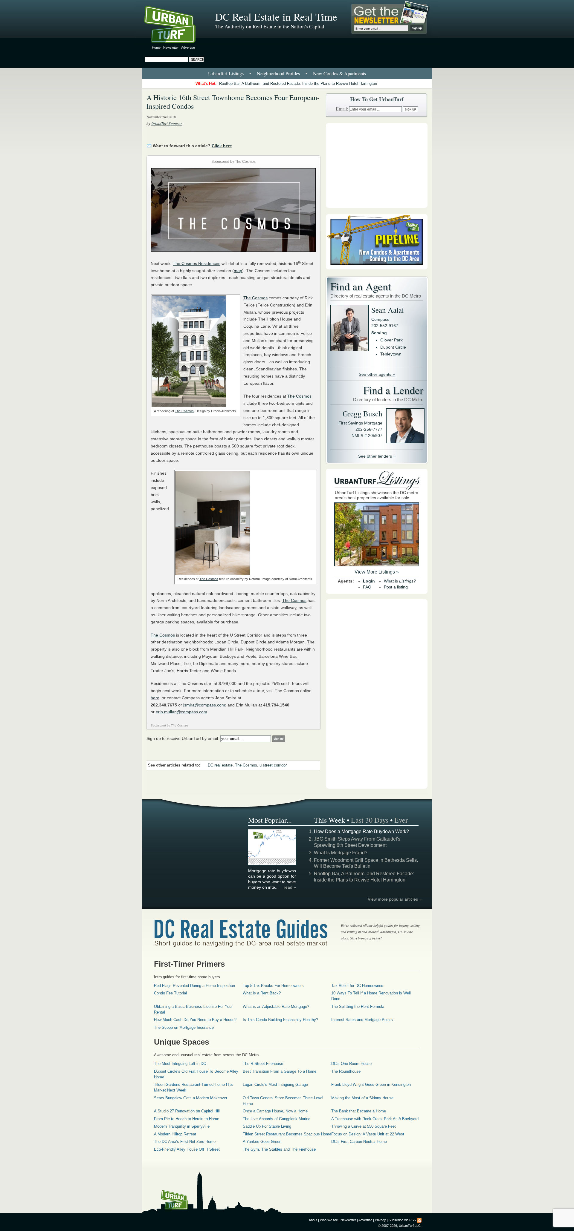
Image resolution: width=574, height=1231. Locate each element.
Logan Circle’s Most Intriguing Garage (275, 1084)
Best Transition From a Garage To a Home (279, 1071)
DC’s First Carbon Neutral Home (359, 1141)
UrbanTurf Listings (226, 73)
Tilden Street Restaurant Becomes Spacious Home (287, 1134)
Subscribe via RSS (402, 1220)
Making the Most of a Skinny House (362, 1098)
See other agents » (377, 374)
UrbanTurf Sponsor (166, 123)
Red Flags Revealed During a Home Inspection (194, 985)
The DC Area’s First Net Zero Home (185, 1141)
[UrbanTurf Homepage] (175, 25)
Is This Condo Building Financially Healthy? (280, 1019)
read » (290, 887)
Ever (401, 820)
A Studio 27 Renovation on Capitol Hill (187, 1111)
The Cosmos (184, 411)
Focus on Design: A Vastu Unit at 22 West (367, 1134)
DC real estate (220, 765)
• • (287, 73)
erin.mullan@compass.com (181, 711)
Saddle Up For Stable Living (267, 1126)
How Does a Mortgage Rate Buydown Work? (361, 831)
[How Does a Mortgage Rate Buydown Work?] (272, 864)
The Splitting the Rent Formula (357, 1006)
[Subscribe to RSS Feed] (419, 1220)
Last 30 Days (369, 820)
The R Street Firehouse (263, 1063)
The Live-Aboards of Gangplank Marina (276, 1119)
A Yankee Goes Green (262, 1141)
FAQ (367, 587)
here (155, 697)
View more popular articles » (395, 899)
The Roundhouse (346, 1071)
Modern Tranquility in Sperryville (182, 1126)
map (238, 270)
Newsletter (171, 47)
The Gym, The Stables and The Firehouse (279, 1149)
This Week (329, 820)
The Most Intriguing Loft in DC (180, 1063)
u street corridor (273, 765)
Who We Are (329, 1220)
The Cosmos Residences (196, 263)
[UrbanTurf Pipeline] (377, 268)
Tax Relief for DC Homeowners (357, 985)
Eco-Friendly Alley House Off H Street (187, 1149)
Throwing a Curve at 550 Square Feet (363, 1126)
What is (400, 581)
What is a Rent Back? (262, 993)
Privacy (380, 1220)
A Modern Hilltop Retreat (175, 1134)
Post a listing (396, 587)
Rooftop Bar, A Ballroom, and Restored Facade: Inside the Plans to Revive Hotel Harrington (298, 83)
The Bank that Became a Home (358, 1111)
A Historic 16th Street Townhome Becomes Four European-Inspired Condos (233, 102)
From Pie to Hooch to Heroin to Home (186, 1119)
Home (156, 47)
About (313, 1220)
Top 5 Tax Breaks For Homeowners (273, 985)
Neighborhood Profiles (278, 73)
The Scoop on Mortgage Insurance (184, 1027)
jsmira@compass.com (204, 705)
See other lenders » (377, 456)
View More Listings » (377, 571)
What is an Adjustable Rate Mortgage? (276, 1006)
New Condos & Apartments (339, 73)
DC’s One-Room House (351, 1063)
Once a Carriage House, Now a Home (275, 1111)
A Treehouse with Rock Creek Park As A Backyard (375, 1119)
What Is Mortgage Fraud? (340, 852)
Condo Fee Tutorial (170, 993)
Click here (222, 145)
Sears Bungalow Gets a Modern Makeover (190, 1098)
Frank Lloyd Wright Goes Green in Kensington (371, 1084)
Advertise (188, 47)
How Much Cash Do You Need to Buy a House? (195, 1019)
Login (369, 581)
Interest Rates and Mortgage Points (362, 1019)
